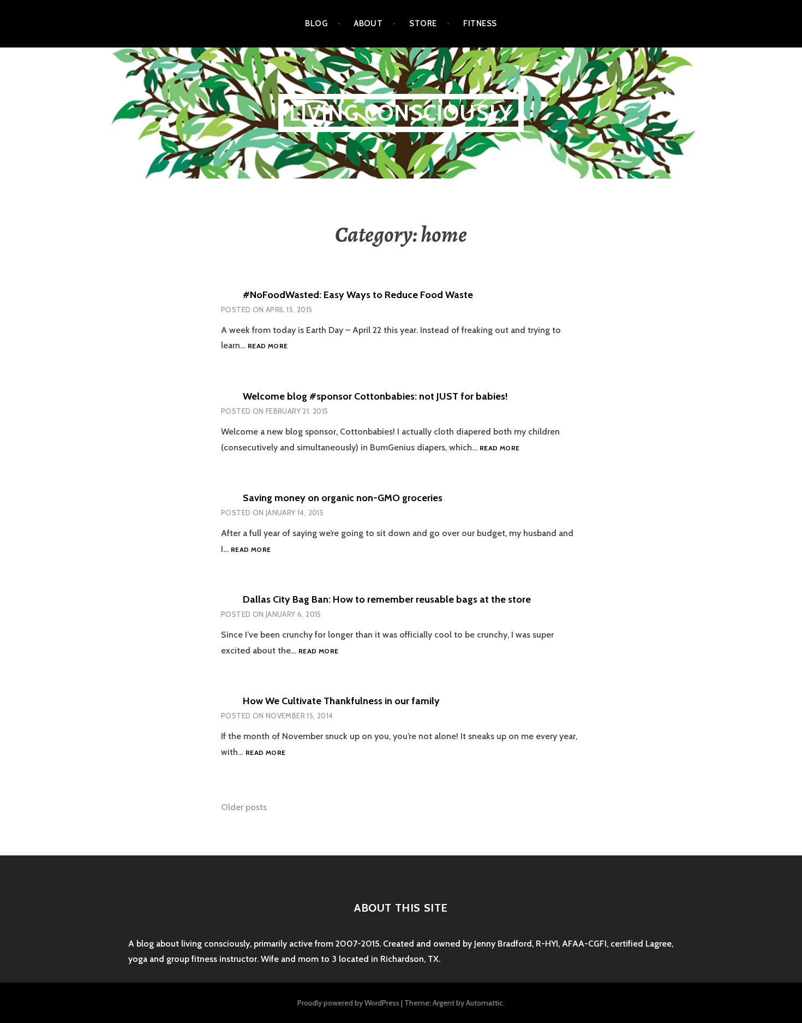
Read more (268, 346)
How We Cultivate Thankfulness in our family (341, 701)
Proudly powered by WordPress (348, 1003)
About (368, 23)
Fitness (479, 23)
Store (422, 23)
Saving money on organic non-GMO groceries (342, 498)
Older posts (244, 807)
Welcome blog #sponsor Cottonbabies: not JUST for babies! (375, 396)
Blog (316, 23)
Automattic (484, 1003)
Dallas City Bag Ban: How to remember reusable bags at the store (387, 599)
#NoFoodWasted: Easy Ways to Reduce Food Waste (358, 295)
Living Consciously (401, 112)
